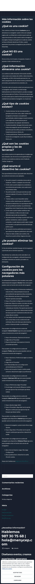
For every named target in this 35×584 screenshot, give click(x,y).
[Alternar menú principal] (31, 6)
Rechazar (17, 576)
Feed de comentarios (7, 515)
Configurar (17, 580)
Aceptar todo (17, 572)
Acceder (4, 509)
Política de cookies (7, 568)
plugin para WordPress (22, 461)
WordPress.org (6, 518)
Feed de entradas (6, 512)
